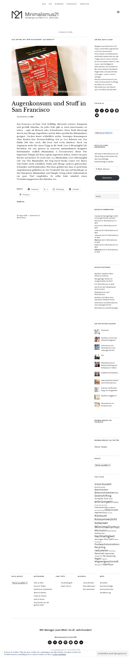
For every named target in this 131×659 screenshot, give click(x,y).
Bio (116, 493)
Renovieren (112, 551)
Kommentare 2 (35, 215)
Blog (44, 4)
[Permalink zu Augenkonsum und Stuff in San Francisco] (49, 95)
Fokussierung (101, 507)
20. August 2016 (22, 215)
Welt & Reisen (21, 218)
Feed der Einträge (106, 586)
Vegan (98, 558)
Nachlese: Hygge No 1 (109, 396)
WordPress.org (105, 593)
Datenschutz (72, 4)
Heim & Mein (38, 583)
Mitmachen (59, 4)
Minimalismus (107, 527)
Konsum (101, 515)
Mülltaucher (100, 533)
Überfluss (108, 564)
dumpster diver (102, 498)
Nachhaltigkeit (105, 536)
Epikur (116, 502)
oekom (117, 539)
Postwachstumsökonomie (109, 544)
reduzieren (101, 550)
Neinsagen (99, 539)
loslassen (101, 523)
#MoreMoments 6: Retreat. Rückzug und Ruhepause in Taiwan (109, 365)
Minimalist (101, 530)
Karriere (110, 513)
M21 (32, 117)
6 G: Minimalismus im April (104, 284)
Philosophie (98, 542)
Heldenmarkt (111, 510)
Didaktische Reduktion (109, 373)
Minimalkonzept (89, 586)
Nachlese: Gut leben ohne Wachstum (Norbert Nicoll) (104, 299)
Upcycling (111, 556)
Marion (97, 240)
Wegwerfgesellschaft (106, 561)
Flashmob (98, 505)
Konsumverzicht (106, 519)
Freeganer (111, 507)
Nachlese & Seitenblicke (43, 589)
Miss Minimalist (89, 589)
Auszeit (106, 484)
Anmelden (103, 583)
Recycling (100, 547)
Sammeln (100, 553)
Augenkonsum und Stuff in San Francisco (49, 106)
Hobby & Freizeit (40, 596)
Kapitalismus (101, 512)
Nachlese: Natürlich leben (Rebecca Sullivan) (104, 275)
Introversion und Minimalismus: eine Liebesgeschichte (106, 304)
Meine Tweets (101, 447)
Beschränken (101, 489)
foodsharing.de (66, 583)
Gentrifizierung (99, 510)
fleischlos (104, 505)
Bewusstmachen (105, 492)
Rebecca (98, 250)
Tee (104, 556)
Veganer (104, 559)
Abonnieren (107, 178)
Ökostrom (98, 565)
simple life (98, 556)
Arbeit (98, 484)
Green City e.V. (66, 586)
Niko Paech (109, 539)
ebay (111, 499)
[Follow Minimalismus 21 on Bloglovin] (104, 134)
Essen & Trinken (40, 586)
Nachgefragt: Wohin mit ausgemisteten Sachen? (106, 217)
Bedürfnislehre (100, 487)
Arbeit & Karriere (40, 593)
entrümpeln (104, 502)
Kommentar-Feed (106, 589)
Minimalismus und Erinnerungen (106, 308)
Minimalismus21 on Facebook (103, 421)
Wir (50, 4)
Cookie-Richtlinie (59, 654)
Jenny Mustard (88, 583)
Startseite (105, 330)
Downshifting (103, 495)
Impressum (84, 4)
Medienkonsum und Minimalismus (102, 293)
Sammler (109, 553)
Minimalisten (111, 531)
